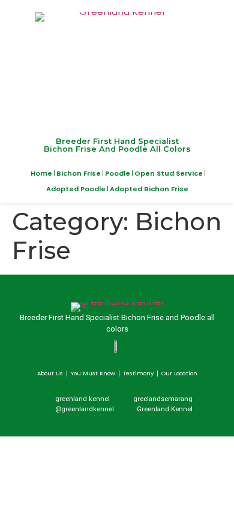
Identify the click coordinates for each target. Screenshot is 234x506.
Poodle (117, 173)
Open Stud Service (168, 173)
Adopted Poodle (76, 189)
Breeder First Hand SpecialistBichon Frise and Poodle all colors (117, 145)
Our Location (179, 373)
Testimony (138, 373)
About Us (50, 373)
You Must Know (93, 373)
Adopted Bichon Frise (149, 189)
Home (41, 173)
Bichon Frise (78, 173)
